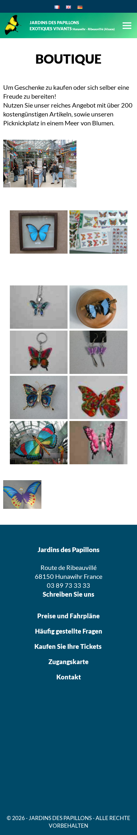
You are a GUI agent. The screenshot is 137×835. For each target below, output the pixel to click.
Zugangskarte (68, 661)
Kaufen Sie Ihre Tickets (68, 646)
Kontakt (68, 677)
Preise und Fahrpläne (68, 616)
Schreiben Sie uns (68, 594)
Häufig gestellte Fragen (68, 631)
